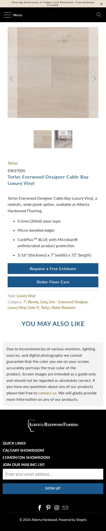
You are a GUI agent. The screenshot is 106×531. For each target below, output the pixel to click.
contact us (47, 392)
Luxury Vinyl (26, 296)
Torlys (13, 163)
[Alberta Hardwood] (53, 14)
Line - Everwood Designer (68, 302)
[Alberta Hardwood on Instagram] (57, 508)
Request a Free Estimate (53, 268)
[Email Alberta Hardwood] (65, 508)
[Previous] (12, 78)
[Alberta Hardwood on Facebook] (40, 508)
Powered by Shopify (73, 520)
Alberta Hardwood (44, 520)
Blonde (33, 302)
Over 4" (33, 308)
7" (24, 302)
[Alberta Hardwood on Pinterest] (48, 508)
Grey (43, 302)
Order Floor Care (53, 282)
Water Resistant (63, 308)
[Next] (94, 78)
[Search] (99, 15)
